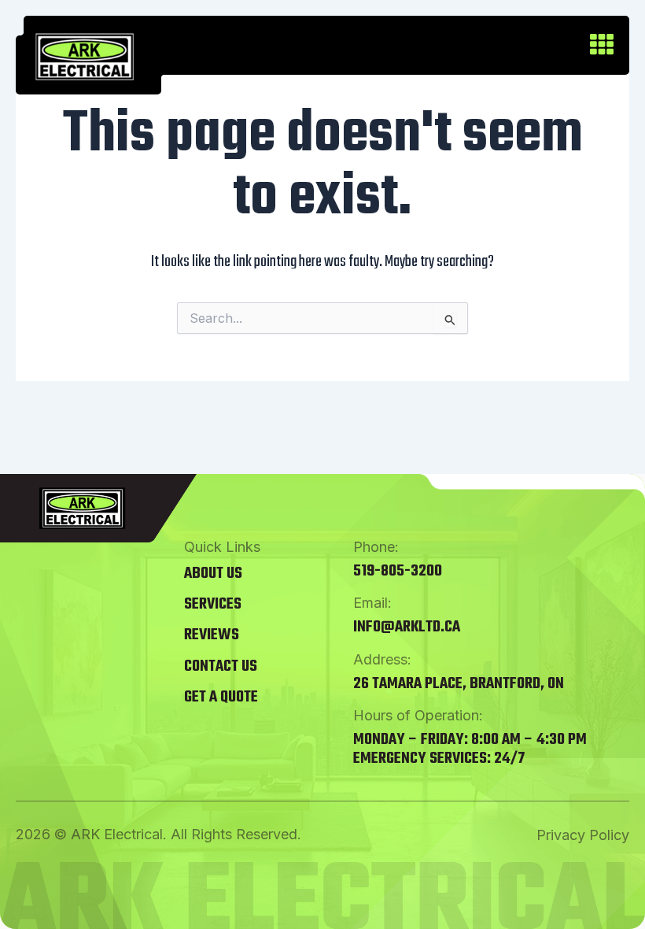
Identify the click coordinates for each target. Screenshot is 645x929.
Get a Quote (221, 697)
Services (212, 604)
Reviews (211, 635)
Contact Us (220, 666)
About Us (213, 573)
